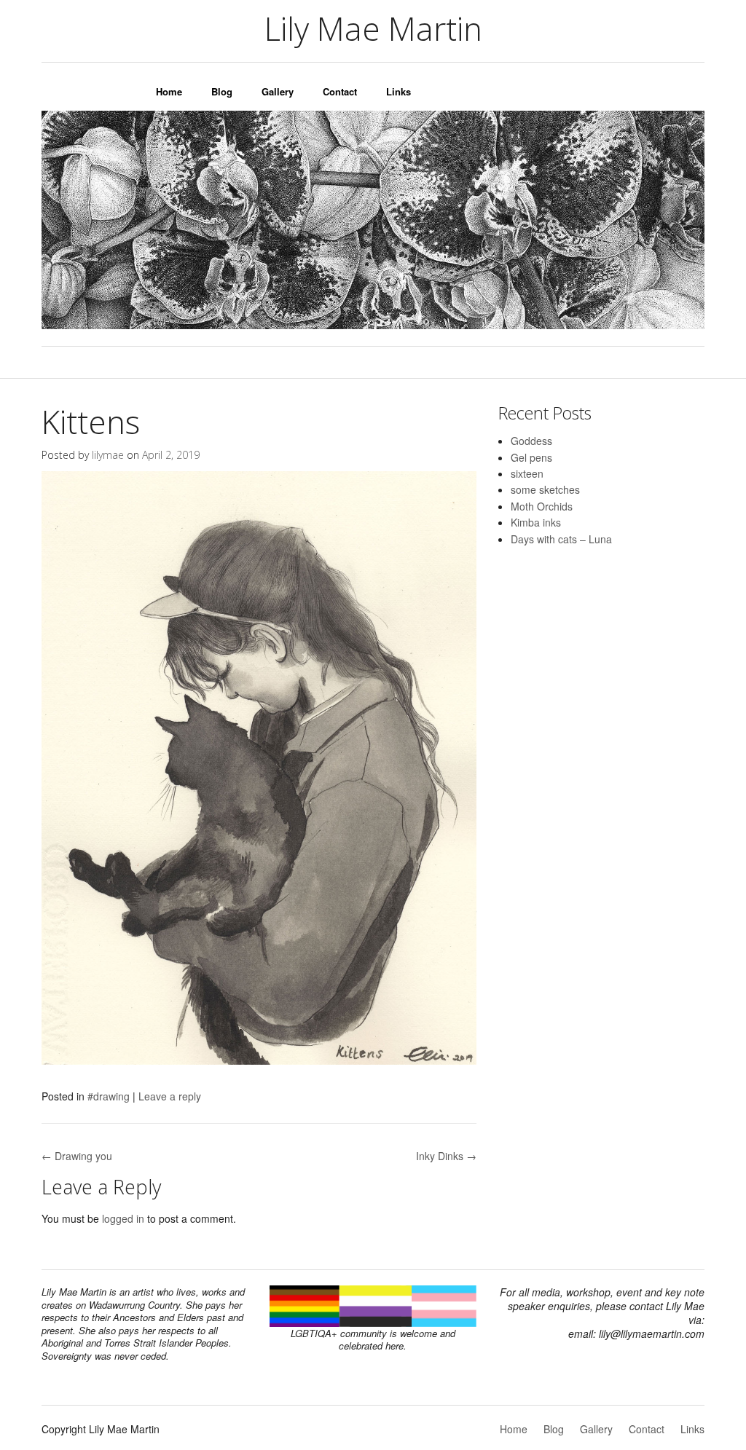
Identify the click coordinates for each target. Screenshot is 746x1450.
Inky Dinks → (446, 1155)
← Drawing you (77, 1155)
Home (169, 91)
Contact (340, 91)
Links (398, 91)
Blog (221, 91)
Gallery (278, 91)
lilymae (108, 455)
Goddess (531, 440)
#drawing (108, 1096)
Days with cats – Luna (561, 539)
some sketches (545, 489)
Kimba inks (536, 522)
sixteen (527, 473)
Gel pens (531, 457)
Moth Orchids (542, 506)
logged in (123, 1218)
